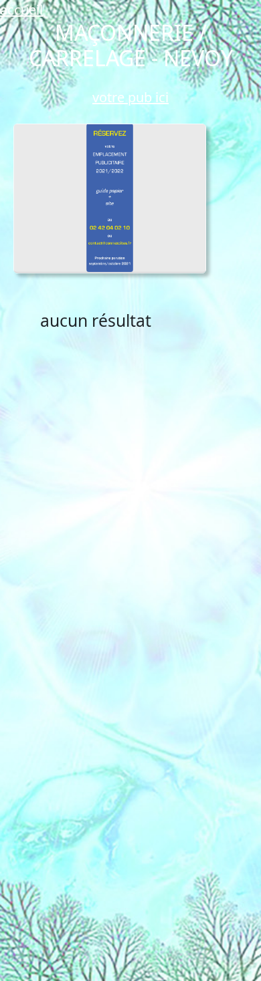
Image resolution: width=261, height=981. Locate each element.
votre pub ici (130, 97)
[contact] (110, 198)
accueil (21, 10)
